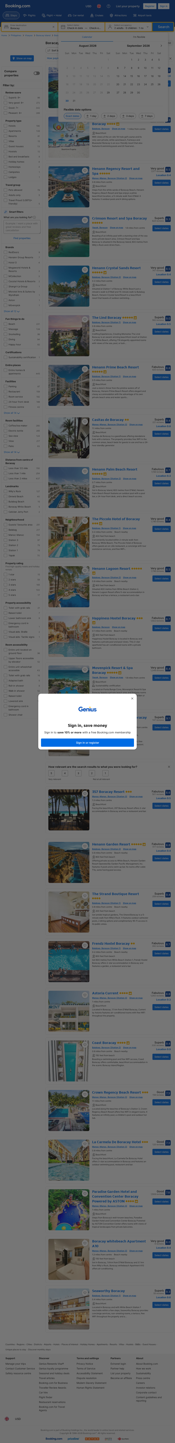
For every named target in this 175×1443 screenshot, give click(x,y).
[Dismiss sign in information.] (132, 698)
